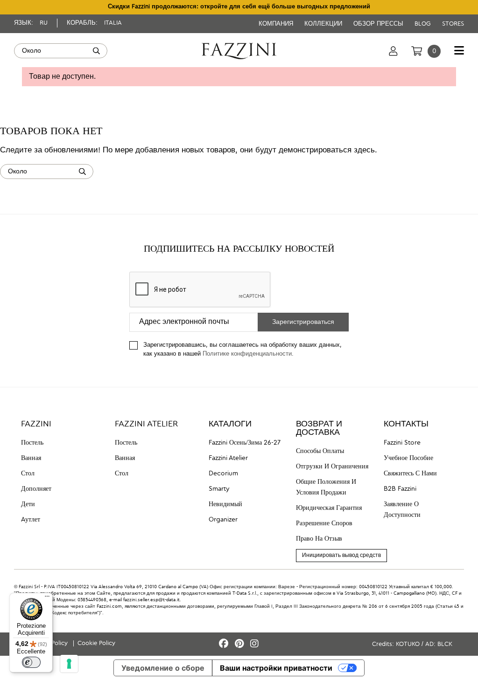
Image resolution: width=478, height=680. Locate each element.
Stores (453, 24)
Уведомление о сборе (162, 668)
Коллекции (324, 24)
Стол (28, 473)
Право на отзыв (319, 539)
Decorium (223, 473)
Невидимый (225, 504)
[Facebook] (225, 644)
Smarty (219, 489)
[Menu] (47, 598)
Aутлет (30, 519)
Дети (28, 504)
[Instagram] (254, 644)
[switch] (31, 662)
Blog (424, 24)
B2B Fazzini (400, 489)
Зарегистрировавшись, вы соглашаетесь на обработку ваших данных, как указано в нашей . (242, 349)
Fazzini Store (402, 443)
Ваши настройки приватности (276, 668)
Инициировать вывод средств (341, 555)
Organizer (223, 519)
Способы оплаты (320, 451)
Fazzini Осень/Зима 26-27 (245, 443)
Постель (32, 443)
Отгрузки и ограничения (332, 466)
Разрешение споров (324, 523)
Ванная (31, 458)
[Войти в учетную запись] (393, 51)
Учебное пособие (408, 458)
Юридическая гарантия (329, 508)
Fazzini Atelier (228, 458)
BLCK (444, 644)
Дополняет (36, 489)
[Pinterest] (240, 644)
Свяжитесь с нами (410, 473)
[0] (416, 51)
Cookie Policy (96, 643)
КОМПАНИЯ (277, 24)
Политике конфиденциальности (247, 354)
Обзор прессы (379, 24)
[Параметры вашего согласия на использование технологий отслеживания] (69, 664)
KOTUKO (408, 644)
